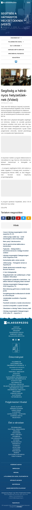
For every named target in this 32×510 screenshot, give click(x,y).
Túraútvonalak (16, 456)
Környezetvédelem (16, 393)
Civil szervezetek (16, 438)
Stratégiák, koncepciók (16, 384)
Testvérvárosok (16, 397)
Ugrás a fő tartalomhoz (27, 0)
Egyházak (16, 440)
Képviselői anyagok (16, 480)
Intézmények (16, 436)
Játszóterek (16, 447)
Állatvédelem (16, 395)
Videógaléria (16, 433)
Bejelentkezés (16, 502)
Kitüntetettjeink (16, 380)
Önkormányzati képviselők (15, 365)
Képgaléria (16, 330)
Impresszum (16, 468)
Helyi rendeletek (16, 382)
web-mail (16, 472)
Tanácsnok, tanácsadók (16, 371)
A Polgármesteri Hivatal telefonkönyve (16, 476)
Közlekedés (16, 449)
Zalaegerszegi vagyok (16, 332)
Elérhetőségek (16, 410)
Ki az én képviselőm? (16, 369)
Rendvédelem (16, 451)
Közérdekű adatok (16, 415)
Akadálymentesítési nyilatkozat (16, 488)
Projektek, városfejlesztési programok (16, 386)
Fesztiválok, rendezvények (16, 429)
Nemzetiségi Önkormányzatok (16, 379)
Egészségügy (16, 443)
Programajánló (16, 427)
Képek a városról (16, 434)
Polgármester (16, 361)
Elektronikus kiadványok (16, 454)
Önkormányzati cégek (16, 388)
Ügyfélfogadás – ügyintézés (16, 414)
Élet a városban (15, 45)
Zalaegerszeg (8, 2)
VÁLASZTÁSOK (16, 57)
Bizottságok (16, 375)
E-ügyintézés (16, 412)
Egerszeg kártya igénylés (16, 49)
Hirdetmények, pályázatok (16, 53)
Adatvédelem (16, 484)
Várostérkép (16, 391)
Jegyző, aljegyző (16, 406)
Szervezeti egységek (16, 408)
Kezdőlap (6, 27)
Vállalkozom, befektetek (16, 336)
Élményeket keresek (16, 334)
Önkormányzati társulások (16, 389)
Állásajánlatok (16, 442)
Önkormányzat (15, 37)
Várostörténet (16, 329)
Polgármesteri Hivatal (15, 41)
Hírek (15, 27)
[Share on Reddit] (18, 218)
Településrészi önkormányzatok (16, 377)
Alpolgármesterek (16, 363)
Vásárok (16, 452)
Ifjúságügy (16, 445)
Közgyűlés (16, 373)
